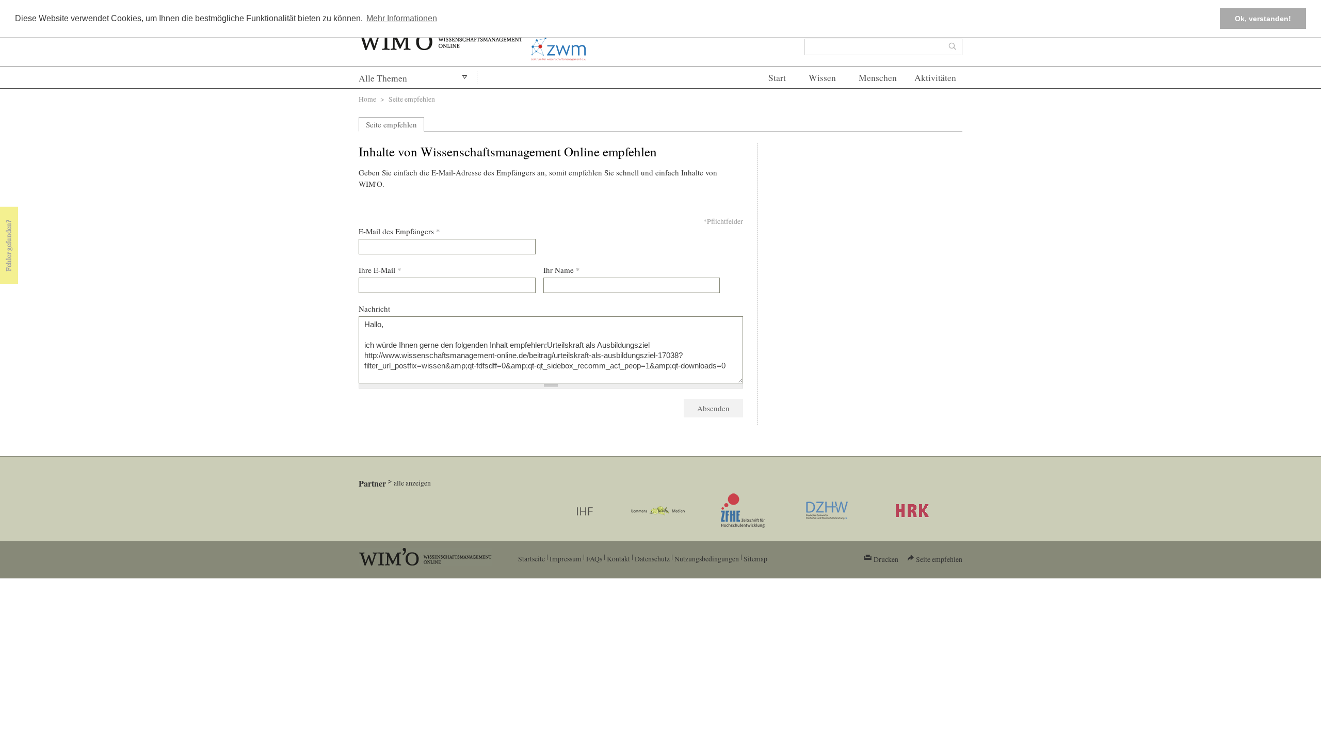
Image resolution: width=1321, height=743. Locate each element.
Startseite (531, 558)
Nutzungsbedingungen (706, 558)
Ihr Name (561, 270)
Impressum (566, 558)
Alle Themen (383, 78)
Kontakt (618, 558)
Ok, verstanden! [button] (1263, 18)
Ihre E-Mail (380, 270)
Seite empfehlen (391, 124)
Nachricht (374, 308)
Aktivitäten (935, 78)
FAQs (594, 558)
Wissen (822, 78)
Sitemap (755, 558)
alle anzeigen (412, 483)
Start (777, 78)
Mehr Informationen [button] (401, 18)
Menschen (878, 78)
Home (367, 99)
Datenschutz (652, 558)
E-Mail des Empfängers (399, 231)
